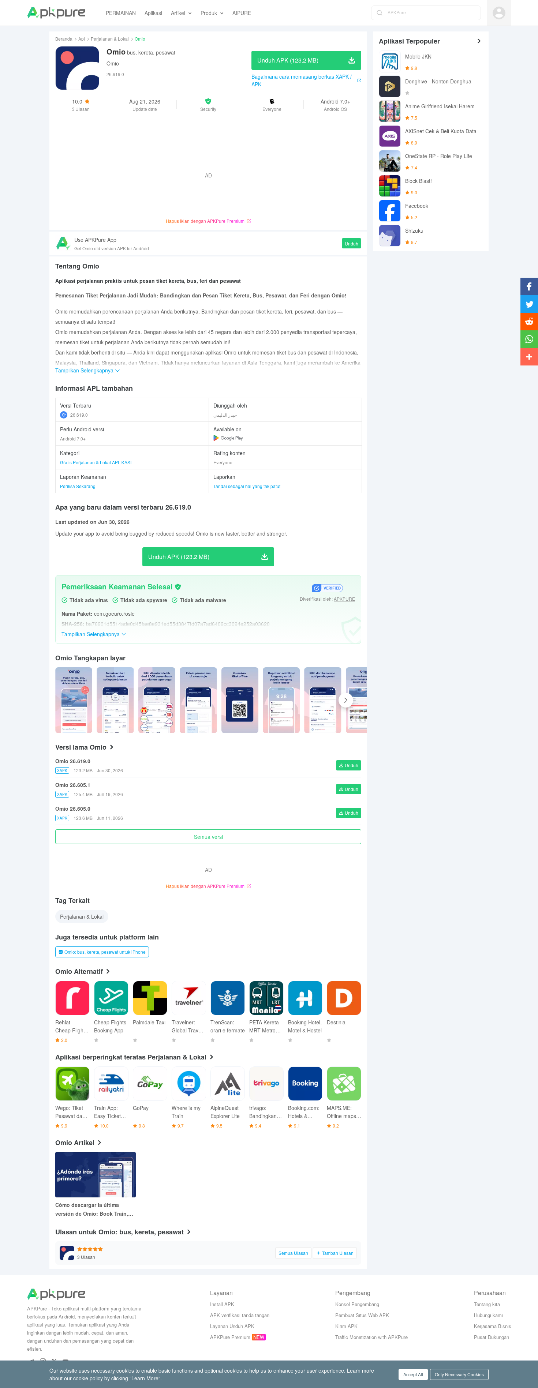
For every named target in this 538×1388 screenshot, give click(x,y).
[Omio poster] (73, 700)
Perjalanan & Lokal (110, 38)
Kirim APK (346, 1326)
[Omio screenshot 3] (198, 700)
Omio (113, 63)
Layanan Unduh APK (232, 1326)
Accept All (413, 1374)
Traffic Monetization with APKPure (371, 1336)
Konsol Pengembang (357, 1304)
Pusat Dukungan (491, 1336)
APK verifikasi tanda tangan (239, 1315)
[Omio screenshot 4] (239, 700)
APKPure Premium (230, 1336)
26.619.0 (79, 415)
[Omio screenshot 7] (364, 700)
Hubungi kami (488, 1315)
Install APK (222, 1304)
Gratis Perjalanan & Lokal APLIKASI (95, 462)
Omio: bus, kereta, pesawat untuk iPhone (105, 952)
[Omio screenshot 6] (322, 700)
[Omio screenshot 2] (156, 700)
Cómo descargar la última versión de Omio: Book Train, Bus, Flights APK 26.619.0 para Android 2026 (93, 1209)
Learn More (144, 1378)
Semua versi (208, 836)
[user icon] (499, 13)
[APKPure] (56, 13)
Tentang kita (487, 1304)
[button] (208, 104)
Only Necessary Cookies (459, 1374)
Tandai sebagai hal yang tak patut (246, 486)
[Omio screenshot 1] (115, 700)
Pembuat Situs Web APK (362, 1315)
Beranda (63, 38)
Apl (81, 38)
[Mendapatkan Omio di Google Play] (228, 438)
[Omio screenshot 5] (281, 700)
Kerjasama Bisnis (492, 1326)
